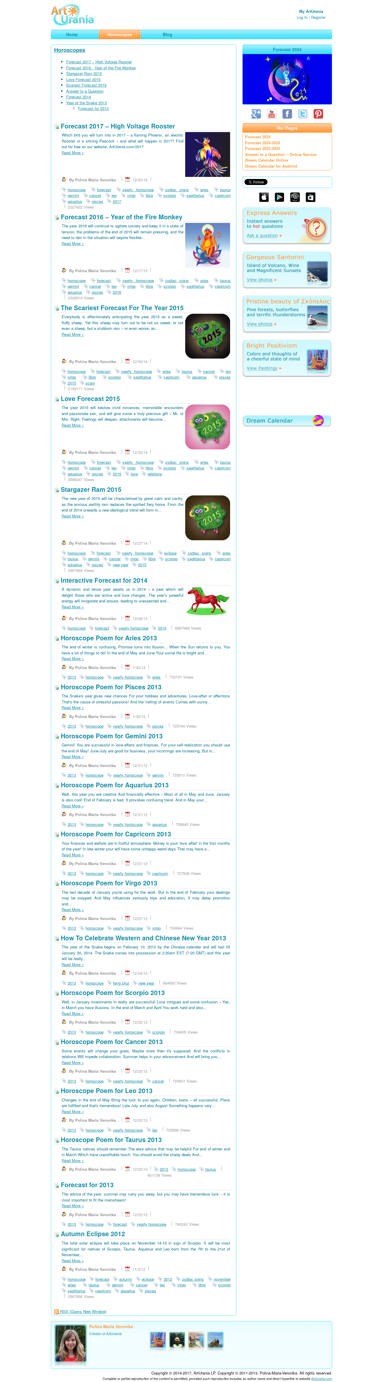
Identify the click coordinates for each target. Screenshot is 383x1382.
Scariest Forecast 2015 (86, 85)
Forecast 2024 (257, 137)
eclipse (170, 553)
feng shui (121, 983)
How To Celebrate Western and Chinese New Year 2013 (142, 937)
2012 (168, 1279)
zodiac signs (177, 189)
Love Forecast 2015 (83, 79)
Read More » (73, 152)
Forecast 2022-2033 (262, 148)
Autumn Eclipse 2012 (92, 1233)
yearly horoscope (138, 189)
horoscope (77, 189)
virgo (131, 195)
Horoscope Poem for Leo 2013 (106, 1090)
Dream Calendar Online (266, 160)
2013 (72, 677)
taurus (225, 189)
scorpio (169, 195)
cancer (95, 195)
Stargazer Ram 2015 (84, 73)
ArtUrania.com (321, 1378)
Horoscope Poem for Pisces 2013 (110, 686)
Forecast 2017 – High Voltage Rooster (99, 62)
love (134, 474)
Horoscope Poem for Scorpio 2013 (112, 992)
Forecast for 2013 (93, 108)
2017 (117, 201)
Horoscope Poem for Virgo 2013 (108, 882)
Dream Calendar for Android (271, 166)
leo (114, 195)
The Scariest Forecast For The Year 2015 (121, 307)
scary (90, 383)
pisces (97, 201)
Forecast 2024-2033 (262, 143)
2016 (117, 292)
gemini (73, 195)
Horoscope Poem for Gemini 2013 (111, 735)
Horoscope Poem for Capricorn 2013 (115, 833)
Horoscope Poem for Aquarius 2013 (114, 784)
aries (204, 189)
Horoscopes (69, 50)
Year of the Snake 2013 (86, 102)
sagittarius (195, 195)
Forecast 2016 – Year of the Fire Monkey (121, 216)
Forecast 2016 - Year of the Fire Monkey (101, 68)
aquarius (75, 201)
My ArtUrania (311, 11)
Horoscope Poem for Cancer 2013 (111, 1041)
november (222, 1279)
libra (149, 195)
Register (318, 17)
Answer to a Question (85, 91)
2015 (72, 383)
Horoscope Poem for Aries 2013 (108, 637)
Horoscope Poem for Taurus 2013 (110, 1139)
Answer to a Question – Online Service (281, 154)
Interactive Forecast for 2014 (103, 580)
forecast (104, 189)
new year (120, 564)
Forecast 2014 (78, 97)
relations (155, 474)
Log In (302, 17)
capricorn (223, 195)
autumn (125, 1279)
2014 (162, 628)
